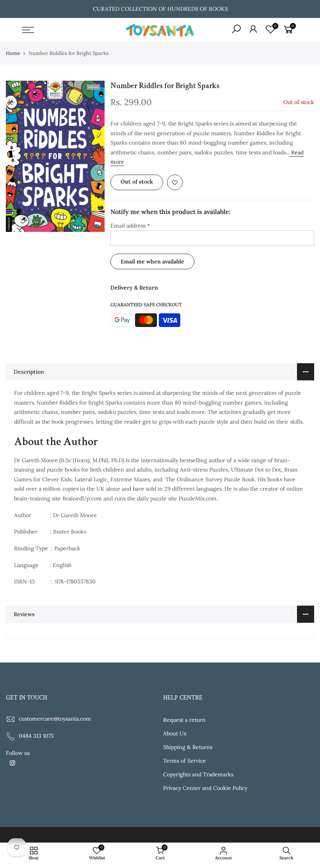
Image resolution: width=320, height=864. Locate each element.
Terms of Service (184, 760)
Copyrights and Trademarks (198, 774)
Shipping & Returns (187, 747)
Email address (130, 225)
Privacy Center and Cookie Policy (205, 788)
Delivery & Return (134, 287)
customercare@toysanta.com (55, 718)
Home (13, 53)
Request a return (184, 719)
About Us (174, 733)
